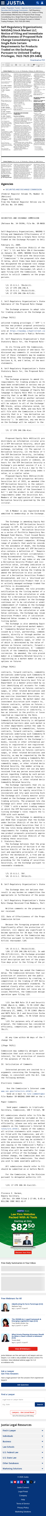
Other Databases (11, 1463)
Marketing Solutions (12, 1468)
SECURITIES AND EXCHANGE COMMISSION (24, 189)
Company (23, 1496)
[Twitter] (31, 1482)
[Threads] (24, 1482)
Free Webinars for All (11, 1298)
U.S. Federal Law (10, 1452)
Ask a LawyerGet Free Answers (9, 1372)
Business (7, 1441)
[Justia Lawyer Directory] (34, 1482)
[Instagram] (21, 1482)
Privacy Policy (23, 1508)
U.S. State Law (9, 1457)
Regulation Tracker (13, 8)
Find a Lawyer (8, 1394)
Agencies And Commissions (31, 8)
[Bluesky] (28, 1482)
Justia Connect (23, 1487)
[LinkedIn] (11, 1482)
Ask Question (23, 1385)
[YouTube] (15, 1482)
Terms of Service (23, 1504)
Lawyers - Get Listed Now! (23, 1412)
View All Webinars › (23, 1349)
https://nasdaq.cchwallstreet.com (28, 331)
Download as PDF (37, 60)
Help (23, 1500)
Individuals (8, 1436)
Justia (3, 8)
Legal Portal (23, 1491)
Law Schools (8, 1446)
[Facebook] (18, 1482)
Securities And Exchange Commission (14, 10)
